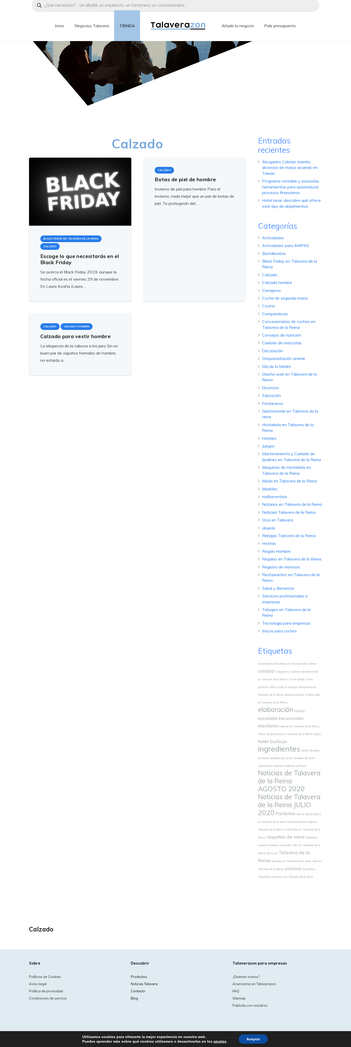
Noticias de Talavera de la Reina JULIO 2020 (289, 805)
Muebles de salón (304, 758)
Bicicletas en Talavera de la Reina (295, 663)
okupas (268, 527)
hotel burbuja (272, 741)
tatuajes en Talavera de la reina (291, 861)
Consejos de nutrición (281, 335)
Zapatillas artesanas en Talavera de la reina (285, 877)
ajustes (220, 1041)
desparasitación (294, 695)
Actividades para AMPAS (285, 245)
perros (300, 814)
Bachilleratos (274, 253)
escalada (268, 718)
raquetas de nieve (285, 837)
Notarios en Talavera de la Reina (292, 504)
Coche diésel (296, 679)
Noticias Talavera (144, 984)
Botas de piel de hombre (185, 179)
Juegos (268, 446)
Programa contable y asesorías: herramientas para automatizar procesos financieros (291, 186)
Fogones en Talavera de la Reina (299, 726)
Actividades (273, 237)
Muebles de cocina (281, 758)
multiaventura (274, 496)
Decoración (272, 350)
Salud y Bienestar (278, 588)
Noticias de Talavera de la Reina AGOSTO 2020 (289, 781)
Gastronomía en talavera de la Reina (289, 734)
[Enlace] (178, 25)
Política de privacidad (46, 991)
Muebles (270, 488)
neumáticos (265, 766)
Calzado (269, 274)
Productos (139, 977)
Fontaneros (272, 403)
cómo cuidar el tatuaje (283, 687)
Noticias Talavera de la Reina (289, 512)
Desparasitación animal (283, 358)
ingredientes (279, 748)
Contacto (138, 991)
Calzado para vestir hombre (75, 336)
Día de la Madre (276, 366)
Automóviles (265, 663)
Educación (271, 395)
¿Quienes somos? (246, 977)
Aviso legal (38, 984)
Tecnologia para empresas (286, 623)
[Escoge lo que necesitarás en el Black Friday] (80, 192)
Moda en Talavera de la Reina (289, 480)
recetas (269, 543)
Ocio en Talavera (277, 519)
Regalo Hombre (276, 551)
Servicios (272, 853)
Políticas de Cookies (45, 977)
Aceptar (253, 1039)
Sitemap (239, 998)
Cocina (268, 305)
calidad (266, 671)
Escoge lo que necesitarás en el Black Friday (79, 259)
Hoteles (269, 438)
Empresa (299, 711)
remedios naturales (280, 845)
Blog (134, 998)
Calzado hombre (277, 282)
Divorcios (270, 387)
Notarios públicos (295, 766)
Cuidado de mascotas (282, 342)
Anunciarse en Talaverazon (254, 984)
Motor (304, 750)
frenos (262, 734)
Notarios (278, 766)
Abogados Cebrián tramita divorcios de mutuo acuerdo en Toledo (290, 167)
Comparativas (275, 313)
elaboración (275, 709)
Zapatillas (308, 869)
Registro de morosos (281, 566)
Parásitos (285, 813)
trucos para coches (279, 630)
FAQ (236, 991)
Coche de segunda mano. (285, 298)
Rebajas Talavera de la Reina (289, 535)
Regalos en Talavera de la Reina (291, 558)
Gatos (317, 734)
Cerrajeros (271, 290)
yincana (293, 868)
